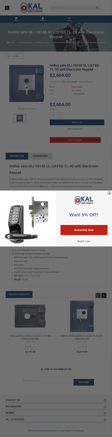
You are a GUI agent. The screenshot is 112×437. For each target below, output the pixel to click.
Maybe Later (84, 241)
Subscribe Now (84, 229)
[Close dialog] (109, 193)
